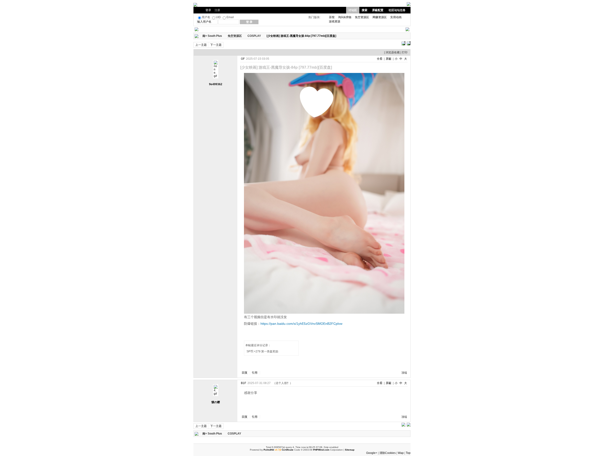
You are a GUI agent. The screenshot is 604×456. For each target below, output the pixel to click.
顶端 (404, 372)
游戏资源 (334, 21)
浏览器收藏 (393, 52)
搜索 (364, 10)
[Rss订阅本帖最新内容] (338, 36)
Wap (401, 453)
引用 (254, 372)
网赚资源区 (380, 17)
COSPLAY (254, 36)
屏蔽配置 (377, 10)
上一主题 (201, 44)
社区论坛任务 (397, 10)
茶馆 (332, 17)
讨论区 (352, 10)
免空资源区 (362, 17)
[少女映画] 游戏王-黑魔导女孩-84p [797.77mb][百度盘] (301, 36)
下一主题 (216, 44)
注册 (217, 10)
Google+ (371, 453)
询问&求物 (344, 17)
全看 (379, 58)
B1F (243, 383)
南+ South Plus (212, 36)
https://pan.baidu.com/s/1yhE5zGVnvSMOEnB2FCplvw (301, 323)
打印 (404, 52)
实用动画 (396, 17)
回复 (244, 372)
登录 (208, 10)
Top (408, 453)
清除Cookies (387, 453)
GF (243, 58)
